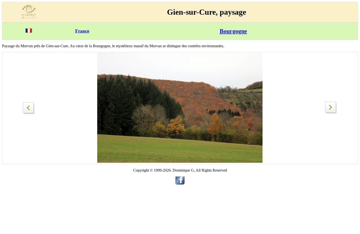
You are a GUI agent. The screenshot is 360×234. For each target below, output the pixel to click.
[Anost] (331, 112)
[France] (28, 31)
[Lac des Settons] (29, 107)
